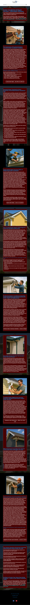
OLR (11, 593)
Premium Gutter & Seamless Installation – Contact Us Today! (15, 328)
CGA (13, 593)
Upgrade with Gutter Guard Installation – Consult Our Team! (15, 539)
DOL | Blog (17, 593)
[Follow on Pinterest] (16, 600)
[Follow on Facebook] (13, 600)
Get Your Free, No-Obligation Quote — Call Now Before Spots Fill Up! (15, 19)
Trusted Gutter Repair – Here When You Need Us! (15, 81)
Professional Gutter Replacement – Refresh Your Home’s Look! (15, 421)
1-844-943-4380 (21, 18)
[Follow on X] (15, 600)
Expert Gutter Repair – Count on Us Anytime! (15, 202)
